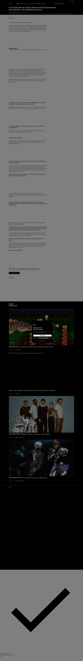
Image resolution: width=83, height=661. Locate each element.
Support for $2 (42, 335)
